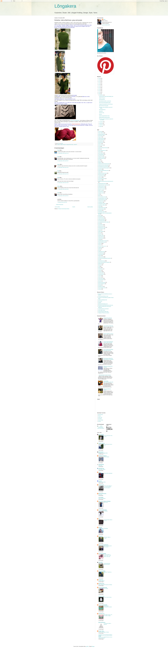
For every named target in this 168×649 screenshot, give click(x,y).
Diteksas (99, 143)
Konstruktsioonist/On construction (105, 101)
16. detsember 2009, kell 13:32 (62, 167)
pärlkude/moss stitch (101, 227)
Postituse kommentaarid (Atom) (63, 208)
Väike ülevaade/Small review (104, 115)
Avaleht (73, 206)
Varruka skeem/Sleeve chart (103, 296)
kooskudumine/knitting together (103, 167)
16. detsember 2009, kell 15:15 (62, 173)
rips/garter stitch (101, 235)
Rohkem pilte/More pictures (108, 333)
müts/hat (99, 206)
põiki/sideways (100, 226)
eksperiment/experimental (102, 147)
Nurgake (99, 302)
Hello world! (100, 465)
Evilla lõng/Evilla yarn (102, 150)
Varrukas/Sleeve (102, 99)
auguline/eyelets (101, 138)
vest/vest (99, 275)
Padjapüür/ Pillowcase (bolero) (103, 312)
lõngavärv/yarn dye (101, 186)
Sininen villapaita (106, 456)
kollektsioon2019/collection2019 (104, 163)
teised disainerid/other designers (104, 262)
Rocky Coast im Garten (107, 597)
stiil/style (99, 255)
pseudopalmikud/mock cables (103, 222)
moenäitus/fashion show (102, 198)
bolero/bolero (100, 141)
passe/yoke (100, 210)
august (100, 126)
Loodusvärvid (101, 484)
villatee (100, 472)
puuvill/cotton (100, 224)
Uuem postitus (57, 206)
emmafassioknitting (102, 553)
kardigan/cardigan (60, 144)
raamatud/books (101, 228)
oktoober (101, 123)
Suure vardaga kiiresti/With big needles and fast (108, 350)
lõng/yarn (64, 144)
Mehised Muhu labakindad (108, 473)
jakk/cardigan (100, 153)
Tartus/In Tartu (101, 112)
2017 (99, 81)
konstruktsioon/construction (103, 166)
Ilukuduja (100, 527)
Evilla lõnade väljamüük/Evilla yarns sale (108, 381)
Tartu (99, 259)
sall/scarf (99, 243)
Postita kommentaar (59, 204)
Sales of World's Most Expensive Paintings (105, 584)
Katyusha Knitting (102, 571)
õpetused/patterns (101, 283)
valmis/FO (75, 144)
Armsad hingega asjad (103, 587)
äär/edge (99, 285)
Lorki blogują (101, 497)
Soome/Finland (101, 252)
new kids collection (101, 580)
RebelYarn (100, 234)
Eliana (58, 164)
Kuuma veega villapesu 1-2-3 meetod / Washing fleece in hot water (108, 486)
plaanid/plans (100, 216)
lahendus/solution (101, 174)
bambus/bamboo (101, 139)
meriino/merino (100, 191)
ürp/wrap (99, 289)
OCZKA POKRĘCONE (103, 510)
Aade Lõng (100, 417)
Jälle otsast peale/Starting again (105, 102)
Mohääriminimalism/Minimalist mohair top (105, 305)
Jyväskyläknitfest (101, 154)
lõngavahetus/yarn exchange (103, 184)
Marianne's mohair (101, 188)
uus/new (99, 270)
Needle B (100, 481)
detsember (101, 95)
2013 (99, 87)
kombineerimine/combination (103, 165)
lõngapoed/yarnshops (69, 144)
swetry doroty (101, 434)
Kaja (58, 170)
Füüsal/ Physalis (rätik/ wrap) (103, 311)
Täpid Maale (106, 528)
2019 (99, 78)
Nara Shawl (100, 494)
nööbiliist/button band (102, 207)
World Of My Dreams (102, 493)
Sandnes (99, 244)
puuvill (99, 223)
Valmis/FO (101, 111)
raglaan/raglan (100, 231)
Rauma (99, 415)
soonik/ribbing (100, 254)
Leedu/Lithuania (101, 175)
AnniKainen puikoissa (103, 455)
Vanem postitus (90, 206)
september (101, 124)
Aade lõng (100, 131)
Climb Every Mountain (102, 498)
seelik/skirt (100, 247)
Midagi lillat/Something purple (104, 117)
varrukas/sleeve (101, 274)
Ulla (99, 518)
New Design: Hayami (102, 469)
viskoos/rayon (100, 278)
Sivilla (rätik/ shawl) (101, 310)
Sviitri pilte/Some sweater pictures (105, 375)
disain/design (100, 142)
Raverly (99, 421)
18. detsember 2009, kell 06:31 (62, 195)
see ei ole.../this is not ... (102, 246)
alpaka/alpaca (100, 135)
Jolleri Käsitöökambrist (75, 120)
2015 (99, 84)
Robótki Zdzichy (101, 443)
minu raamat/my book (102, 196)
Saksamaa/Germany (101, 242)
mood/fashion (100, 202)
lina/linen (99, 177)
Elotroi (99, 149)
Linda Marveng (101, 468)
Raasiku (99, 230)
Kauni (99, 159)
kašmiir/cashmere (101, 158)
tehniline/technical (101, 260)
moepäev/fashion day (102, 199)
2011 (99, 90)
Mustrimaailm (100, 414)
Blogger (93, 646)
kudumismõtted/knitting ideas (103, 170)
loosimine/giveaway (101, 178)
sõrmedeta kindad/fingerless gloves (104, 258)
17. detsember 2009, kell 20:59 (62, 189)
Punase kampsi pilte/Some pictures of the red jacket (108, 342)
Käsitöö (99, 171)
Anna (58, 156)
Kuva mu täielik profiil (106, 24)
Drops (99, 146)
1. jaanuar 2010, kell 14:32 (62, 202)
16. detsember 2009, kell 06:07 (62, 160)
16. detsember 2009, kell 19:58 (62, 182)
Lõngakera (65, 6)
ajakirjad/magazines (101, 134)
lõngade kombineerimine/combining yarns (105, 181)
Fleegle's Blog (101, 631)
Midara (99, 195)
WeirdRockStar (101, 583)
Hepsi (58, 150)
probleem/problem (101, 219)
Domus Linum (100, 145)
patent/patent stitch (101, 211)
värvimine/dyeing (101, 279)
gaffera (87, 646)
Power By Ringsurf (100, 428)
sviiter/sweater (100, 256)
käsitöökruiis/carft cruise (102, 173)
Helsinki (99, 151)
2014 (99, 86)
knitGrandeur (101, 452)
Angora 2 (99, 137)
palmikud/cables (101, 209)
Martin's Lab (100, 190)
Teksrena (99, 264)
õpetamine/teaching (101, 282)
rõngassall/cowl (101, 236)
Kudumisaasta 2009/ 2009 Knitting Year (106, 96)
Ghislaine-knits (101, 596)
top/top (99, 267)
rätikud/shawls (100, 238)
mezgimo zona (100, 192)
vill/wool (99, 277)
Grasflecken (101, 579)
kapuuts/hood (100, 155)
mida (99, 194)
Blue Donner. (106, 502)
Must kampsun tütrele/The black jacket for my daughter (108, 359)
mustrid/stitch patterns (102, 203)
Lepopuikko (101, 536)
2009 (99, 93)
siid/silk (99, 248)
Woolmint (99, 281)
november (101, 121)
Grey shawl (100, 301)
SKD (99, 250)
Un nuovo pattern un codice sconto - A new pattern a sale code (107, 555)
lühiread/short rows (101, 187)
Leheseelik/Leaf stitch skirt (108, 325)
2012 (99, 89)
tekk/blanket (100, 263)
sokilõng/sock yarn (101, 251)
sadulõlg (99, 239)
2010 (99, 92)
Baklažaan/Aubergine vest (102, 303)
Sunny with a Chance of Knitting (104, 501)
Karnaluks (100, 418)
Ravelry (99, 232)
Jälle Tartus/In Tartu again (103, 105)
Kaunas (100, 114)
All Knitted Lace (101, 613)
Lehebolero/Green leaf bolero (103, 308)
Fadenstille (101, 562)
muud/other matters (101, 205)
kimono (99, 161)
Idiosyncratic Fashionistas (103, 544)
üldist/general (100, 286)
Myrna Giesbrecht (102, 622)
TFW (99, 266)
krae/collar (100, 169)
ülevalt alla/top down (101, 287)
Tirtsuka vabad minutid (103, 604)
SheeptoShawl (101, 464)
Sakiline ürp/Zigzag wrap (102, 299)
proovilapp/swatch (101, 220)
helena (58, 186)
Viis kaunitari (106, 588)
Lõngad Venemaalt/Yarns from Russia (106, 104)
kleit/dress (100, 162)
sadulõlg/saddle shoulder (102, 240)
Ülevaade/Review (102, 109)
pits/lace (99, 215)
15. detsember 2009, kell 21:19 (62, 153)
